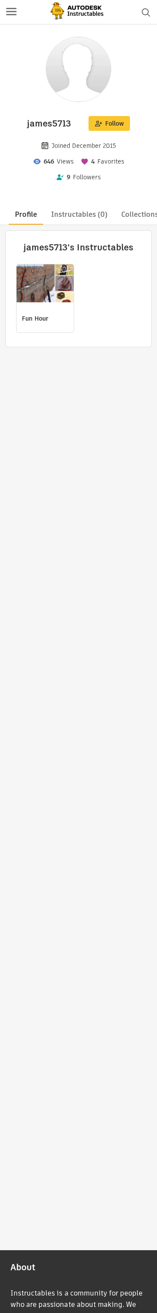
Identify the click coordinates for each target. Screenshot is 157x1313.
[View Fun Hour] (45, 284)
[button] (11, 12)
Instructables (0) (79, 214)
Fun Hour (35, 318)
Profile (26, 214)
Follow (114, 123)
